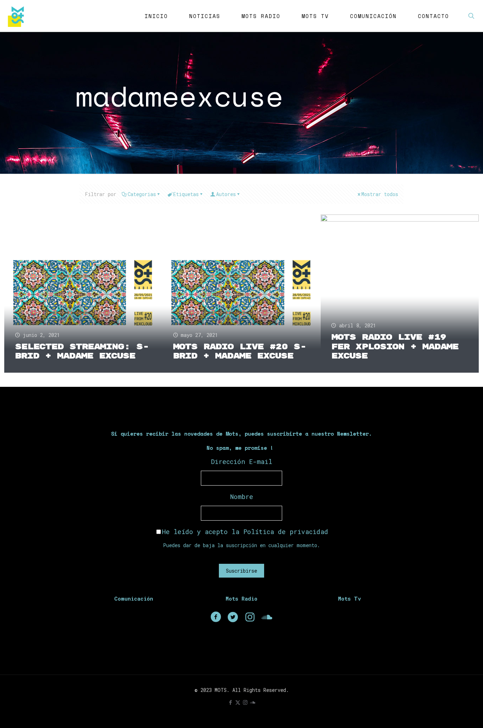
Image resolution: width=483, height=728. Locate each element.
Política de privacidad (285, 531)
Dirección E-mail (241, 461)
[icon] (252, 702)
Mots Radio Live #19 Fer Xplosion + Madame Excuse (394, 346)
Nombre (241, 496)
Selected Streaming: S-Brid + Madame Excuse (82, 351)
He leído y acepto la (245, 531)
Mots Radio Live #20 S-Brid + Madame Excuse (239, 351)
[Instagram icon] (245, 702)
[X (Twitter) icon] (237, 702)
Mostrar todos (379, 194)
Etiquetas (186, 194)
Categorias (142, 194)
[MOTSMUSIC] (17, 16)
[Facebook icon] (230, 702)
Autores (226, 194)
